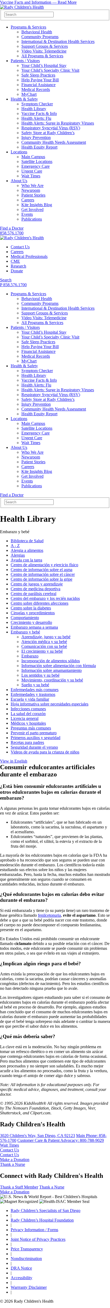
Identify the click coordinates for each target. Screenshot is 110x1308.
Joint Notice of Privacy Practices (38, 1239)
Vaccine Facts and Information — (38, 2)
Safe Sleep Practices (38, 75)
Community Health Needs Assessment (53, 142)
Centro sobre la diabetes (31, 608)
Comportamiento (25, 617)
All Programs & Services (42, 56)
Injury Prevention (36, 137)
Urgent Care (31, 171)
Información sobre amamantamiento (51, 670)
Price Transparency (27, 1249)
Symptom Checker (37, 104)
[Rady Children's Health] (22, 238)
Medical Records (35, 89)
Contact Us (20, 247)
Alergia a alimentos (27, 550)
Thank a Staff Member (19, 1187)
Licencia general (24, 718)
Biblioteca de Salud (27, 541)
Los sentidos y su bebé (40, 675)
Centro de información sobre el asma (41, 569)
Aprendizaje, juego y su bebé (45, 637)
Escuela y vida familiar (30, 699)
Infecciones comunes (28, 709)
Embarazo (29, 656)
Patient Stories (33, 195)
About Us (19, 180)
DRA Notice (21, 1268)
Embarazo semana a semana (34, 627)
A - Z (15, 545)
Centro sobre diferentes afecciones (39, 603)
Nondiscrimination (26, 1258)
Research (18, 266)
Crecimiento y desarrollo (31, 622)
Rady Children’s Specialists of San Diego (45, 1210)
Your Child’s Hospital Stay (43, 65)
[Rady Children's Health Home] (22, 7)
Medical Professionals (29, 256)
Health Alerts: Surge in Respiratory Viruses (57, 123)
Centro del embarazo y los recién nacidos (45, 598)
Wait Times (30, 176)
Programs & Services (28, 27)
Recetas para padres (27, 742)
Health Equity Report (39, 147)
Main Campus (33, 156)
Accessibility (21, 1277)
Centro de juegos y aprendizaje (37, 584)
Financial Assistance (38, 84)
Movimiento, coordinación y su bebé (52, 680)
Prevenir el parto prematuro (34, 733)
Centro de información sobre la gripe (41, 579)
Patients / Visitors (25, 60)
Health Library (33, 108)
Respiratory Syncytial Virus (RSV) (50, 128)
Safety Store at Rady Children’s (47, 132)
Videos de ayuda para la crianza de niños (45, 752)
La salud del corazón (28, 713)
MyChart (29, 94)
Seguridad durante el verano (34, 747)
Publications (31, 219)
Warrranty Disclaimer (29, 1287)
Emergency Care (35, 166)
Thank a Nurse (12, 1164)
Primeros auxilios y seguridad (35, 737)
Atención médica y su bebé (44, 641)
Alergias (18, 555)
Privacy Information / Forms (34, 1229)
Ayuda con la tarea (26, 560)
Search (5, 280)
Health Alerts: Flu (36, 118)
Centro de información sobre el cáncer (43, 574)
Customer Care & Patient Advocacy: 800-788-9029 (60, 1140)
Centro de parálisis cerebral (33, 593)
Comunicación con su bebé (44, 646)
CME (15, 261)
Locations (19, 152)
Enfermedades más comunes (34, 689)
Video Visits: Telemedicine (43, 51)
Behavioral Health (36, 32)
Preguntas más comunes (31, 728)
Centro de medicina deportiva (35, 589)
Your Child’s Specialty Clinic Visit (50, 70)
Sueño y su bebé (35, 685)
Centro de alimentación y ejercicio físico (44, 565)
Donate (17, 271)
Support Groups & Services (44, 46)
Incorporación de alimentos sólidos (50, 661)
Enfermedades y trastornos (33, 694)
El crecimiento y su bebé (42, 651)
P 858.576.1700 (13, 284)
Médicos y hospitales (28, 723)
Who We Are (32, 185)
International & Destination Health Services (58, 41)
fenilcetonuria (49, 915)
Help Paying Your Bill (40, 80)
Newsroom (30, 190)
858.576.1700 (11, 233)
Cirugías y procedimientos (33, 613)
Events (27, 214)
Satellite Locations (36, 161)
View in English (13, 761)
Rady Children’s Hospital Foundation (42, 1220)
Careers (27, 200)
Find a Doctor (11, 228)
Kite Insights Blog (36, 204)
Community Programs (39, 36)
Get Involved (32, 209)
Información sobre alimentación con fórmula (58, 665)
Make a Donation (14, 1159)
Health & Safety (24, 99)
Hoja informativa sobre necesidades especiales (49, 704)
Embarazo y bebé (25, 632)
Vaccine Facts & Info (39, 113)
